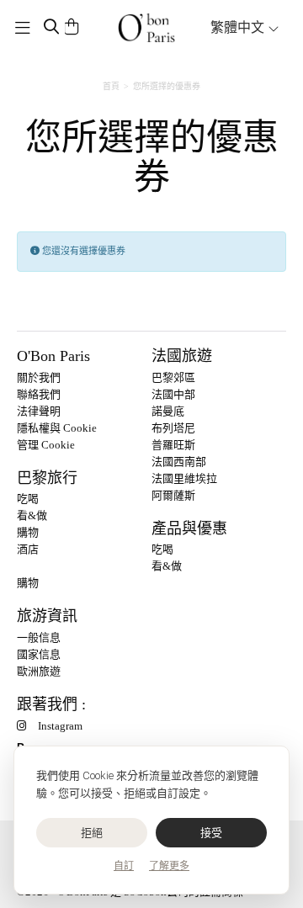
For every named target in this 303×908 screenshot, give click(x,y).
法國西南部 (179, 461)
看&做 (32, 515)
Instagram (60, 725)
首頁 (111, 86)
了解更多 (169, 866)
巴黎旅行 (47, 478)
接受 (211, 832)
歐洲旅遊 (39, 671)
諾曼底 (168, 411)
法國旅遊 (182, 356)
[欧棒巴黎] (146, 28)
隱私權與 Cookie (57, 428)
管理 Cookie (46, 444)
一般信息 (39, 637)
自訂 (124, 866)
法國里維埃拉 (184, 478)
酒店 (28, 549)
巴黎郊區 (173, 377)
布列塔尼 (173, 428)
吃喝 (28, 498)
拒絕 (92, 832)
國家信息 (39, 654)
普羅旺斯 (173, 444)
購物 (28, 532)
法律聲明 (39, 411)
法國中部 (173, 394)
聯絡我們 (39, 394)
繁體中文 (239, 27)
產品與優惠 (189, 528)
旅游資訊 (47, 616)
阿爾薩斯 (173, 495)
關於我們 (39, 377)
